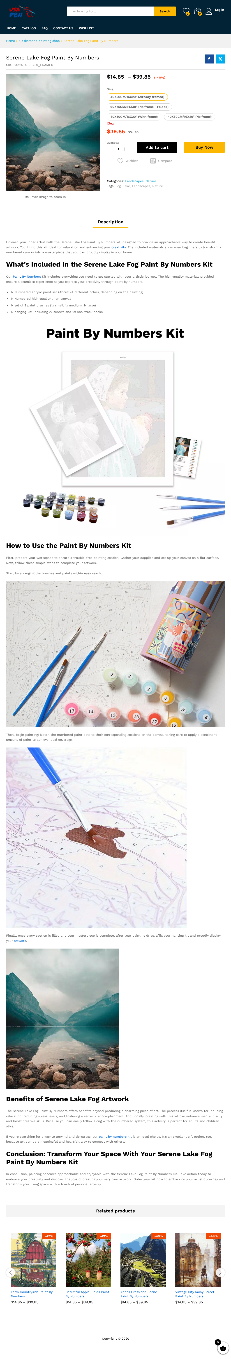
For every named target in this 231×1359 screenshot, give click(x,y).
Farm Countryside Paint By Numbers (32, 1294)
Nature (151, 181)
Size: (110, 89)
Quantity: (113, 142)
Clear (111, 123)
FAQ (45, 28)
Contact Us (63, 28)
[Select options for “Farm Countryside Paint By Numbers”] (22, 1284)
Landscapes (134, 181)
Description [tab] (110, 222)
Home (11, 28)
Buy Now (204, 147)
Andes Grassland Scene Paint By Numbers (138, 1294)
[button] (137, 97)
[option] (33, 1272)
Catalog (29, 28)
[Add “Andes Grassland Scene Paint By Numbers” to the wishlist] (153, 1284)
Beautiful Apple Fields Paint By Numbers (87, 1294)
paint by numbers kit (115, 1136)
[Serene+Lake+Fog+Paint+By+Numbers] (220, 58)
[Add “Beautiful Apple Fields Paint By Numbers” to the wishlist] (98, 1284)
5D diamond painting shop (39, 41)
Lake (126, 186)
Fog (118, 186)
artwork (20, 940)
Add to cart (157, 147)
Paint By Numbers (27, 276)
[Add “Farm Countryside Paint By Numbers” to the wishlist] (43, 1284)
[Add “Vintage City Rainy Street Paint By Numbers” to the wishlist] (208, 1284)
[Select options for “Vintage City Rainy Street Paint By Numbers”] (187, 1284)
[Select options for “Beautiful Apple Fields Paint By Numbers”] (77, 1284)
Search (164, 11)
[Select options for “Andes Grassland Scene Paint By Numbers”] (132, 1284)
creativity (118, 247)
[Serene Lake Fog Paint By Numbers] (209, 58)
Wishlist (86, 28)
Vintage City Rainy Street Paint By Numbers (194, 1294)
